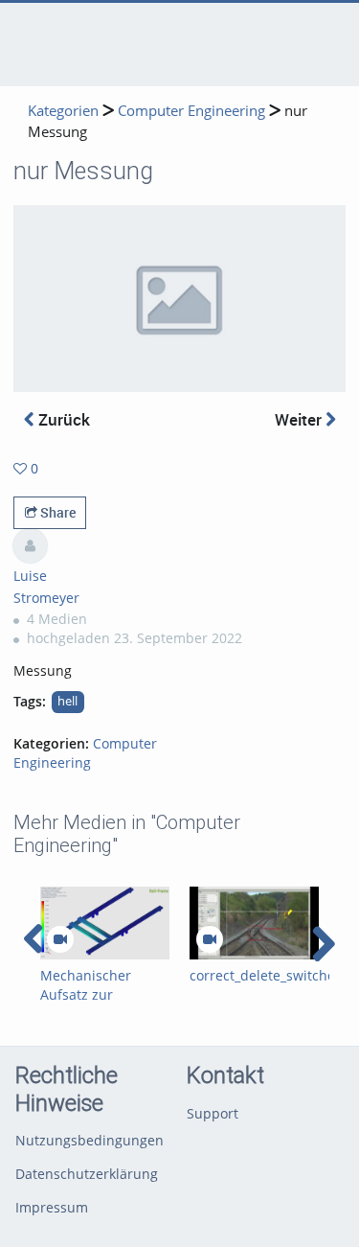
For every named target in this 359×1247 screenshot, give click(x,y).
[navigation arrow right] (323, 944)
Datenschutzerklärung (86, 1174)
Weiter (300, 419)
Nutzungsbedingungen (89, 1140)
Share (56, 512)
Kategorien (63, 111)
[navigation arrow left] (34, 939)
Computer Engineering (191, 111)
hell (67, 701)
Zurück (62, 419)
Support (212, 1113)
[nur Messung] (179, 298)
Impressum (51, 1207)
